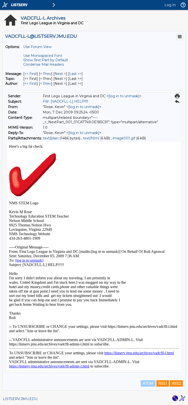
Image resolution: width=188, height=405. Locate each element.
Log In (170, 5)
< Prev (45, 74)
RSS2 (176, 383)
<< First (30, 74)
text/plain (51, 138)
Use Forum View (37, 47)
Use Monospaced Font (42, 55)
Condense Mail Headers (43, 64)
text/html (91, 138)
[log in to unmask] (124, 96)
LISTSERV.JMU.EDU (20, 399)
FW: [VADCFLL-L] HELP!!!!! (65, 101)
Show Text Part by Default (45, 60)
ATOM (148, 383)
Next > (60, 74)
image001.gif (124, 138)
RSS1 (162, 383)
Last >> (75, 74)
